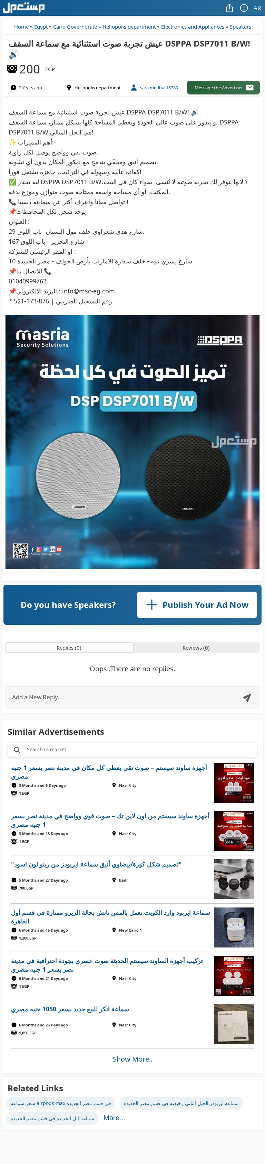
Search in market (46, 749)
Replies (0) (69, 647)
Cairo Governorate (75, 26)
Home (21, 26)
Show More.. (133, 1059)
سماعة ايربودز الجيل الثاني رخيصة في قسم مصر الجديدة (181, 1103)
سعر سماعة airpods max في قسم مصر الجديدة (61, 1103)
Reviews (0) (196, 647)
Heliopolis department (129, 26)
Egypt (41, 26)
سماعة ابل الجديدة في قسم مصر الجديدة (52, 1118)
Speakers (240, 26)
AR (257, 8)
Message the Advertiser (219, 87)
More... (115, 1118)
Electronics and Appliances (192, 26)
